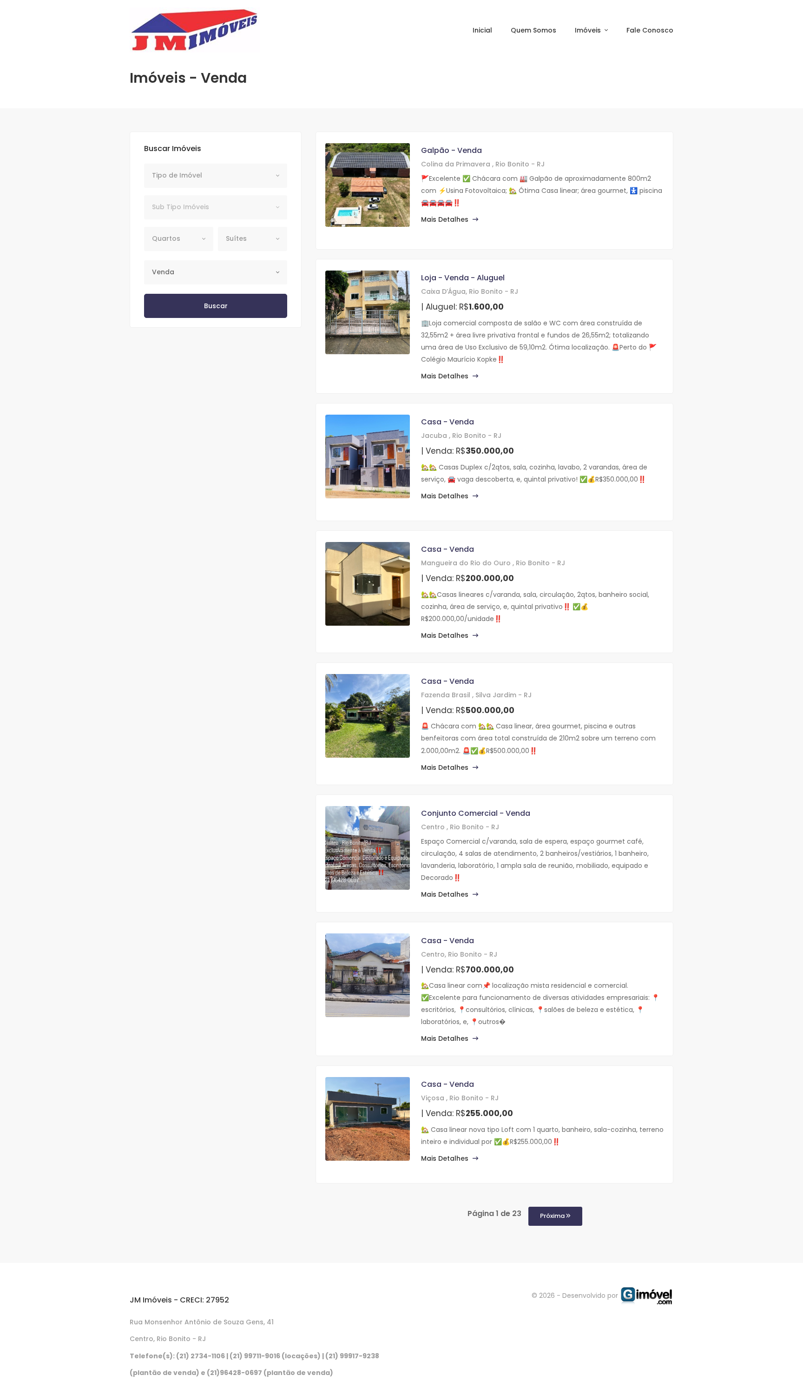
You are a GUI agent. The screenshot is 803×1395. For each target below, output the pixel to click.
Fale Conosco (649, 30)
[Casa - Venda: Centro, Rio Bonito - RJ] (367, 975)
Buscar (216, 306)
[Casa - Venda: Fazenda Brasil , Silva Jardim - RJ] (367, 716)
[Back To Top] (777, 1369)
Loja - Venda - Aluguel (463, 277)
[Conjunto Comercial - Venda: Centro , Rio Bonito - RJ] (367, 848)
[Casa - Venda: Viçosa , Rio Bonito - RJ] (367, 1119)
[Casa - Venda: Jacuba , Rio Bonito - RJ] (367, 456)
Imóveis (589, 30)
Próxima (553, 1215)
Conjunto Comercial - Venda (475, 813)
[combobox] (215, 176)
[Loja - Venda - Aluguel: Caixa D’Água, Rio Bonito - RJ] (367, 312)
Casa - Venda (447, 422)
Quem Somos (533, 30)
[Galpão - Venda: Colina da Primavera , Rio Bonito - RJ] (367, 185)
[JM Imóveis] (195, 30)
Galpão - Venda (451, 150)
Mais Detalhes (445, 219)
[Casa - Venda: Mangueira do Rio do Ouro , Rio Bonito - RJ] (367, 584)
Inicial (482, 30)
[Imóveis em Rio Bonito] (646, 1295)
